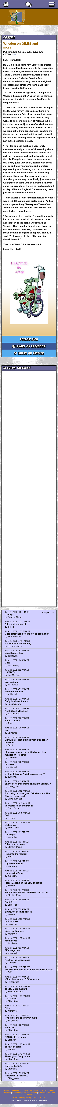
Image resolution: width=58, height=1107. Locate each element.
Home (6, 1091)
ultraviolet (10, 764)
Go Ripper (10, 834)
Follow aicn (29, 339)
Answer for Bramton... (16, 1075)
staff (13, 54)
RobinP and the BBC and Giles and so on (26, 892)
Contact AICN (39, 1098)
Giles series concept (15, 624)
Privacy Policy (25, 1098)
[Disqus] (29, 486)
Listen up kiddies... (14, 931)
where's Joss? (12, 720)
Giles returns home (15, 844)
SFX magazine (12, 950)
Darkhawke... (11, 998)
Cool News (15, 1091)
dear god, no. (11, 682)
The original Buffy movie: (18, 1056)
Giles (7, 662)
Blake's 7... (10, 825)
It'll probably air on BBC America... (23, 979)
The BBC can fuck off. (16, 989)
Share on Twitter (30, 353)
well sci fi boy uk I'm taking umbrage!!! (25, 774)
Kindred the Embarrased (17, 960)
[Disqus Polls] (29, 409)
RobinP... (9, 902)
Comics (25, 1093)
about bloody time (14, 653)
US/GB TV (10, 672)
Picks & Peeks (40, 1091)
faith (7, 815)
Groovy (8, 614)
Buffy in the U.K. (13, 1066)
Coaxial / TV (27, 1091)
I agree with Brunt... (15, 863)
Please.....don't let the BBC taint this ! (24, 883)
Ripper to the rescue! (16, 854)
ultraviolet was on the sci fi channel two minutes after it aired (25, 753)
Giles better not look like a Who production (27, 633)
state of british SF (14, 691)
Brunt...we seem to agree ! (18, 911)
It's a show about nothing (18, 643)
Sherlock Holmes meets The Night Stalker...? (28, 783)
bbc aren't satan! (13, 1046)
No (6, 730)
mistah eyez (11, 940)
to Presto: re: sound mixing (19, 805)
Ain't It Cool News (34, 16)
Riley (7, 1008)
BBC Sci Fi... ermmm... (16, 1037)
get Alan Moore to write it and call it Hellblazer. (29, 969)
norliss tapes (11, 921)
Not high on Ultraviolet (16, 711)
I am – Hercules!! (12, 60)
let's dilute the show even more (21, 1018)
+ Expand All (48, 612)
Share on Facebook (31, 346)
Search (34, 1093)
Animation (16, 1093)
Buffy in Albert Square (16, 701)
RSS (15, 1098)
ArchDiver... (11, 1027)
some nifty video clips (32, 64)
